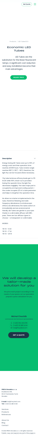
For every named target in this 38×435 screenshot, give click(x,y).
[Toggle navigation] (35, 4)
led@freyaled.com (20, 328)
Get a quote (18, 335)
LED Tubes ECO (23, 42)
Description (7, 158)
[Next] (35, 131)
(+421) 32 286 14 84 (20, 325)
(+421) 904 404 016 (20, 323)
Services (5, 409)
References (6, 414)
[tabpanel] (19, 196)
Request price (18, 77)
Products (13, 42)
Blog (3, 423)
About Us (5, 420)
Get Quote (26, 4)
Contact (5, 425)
